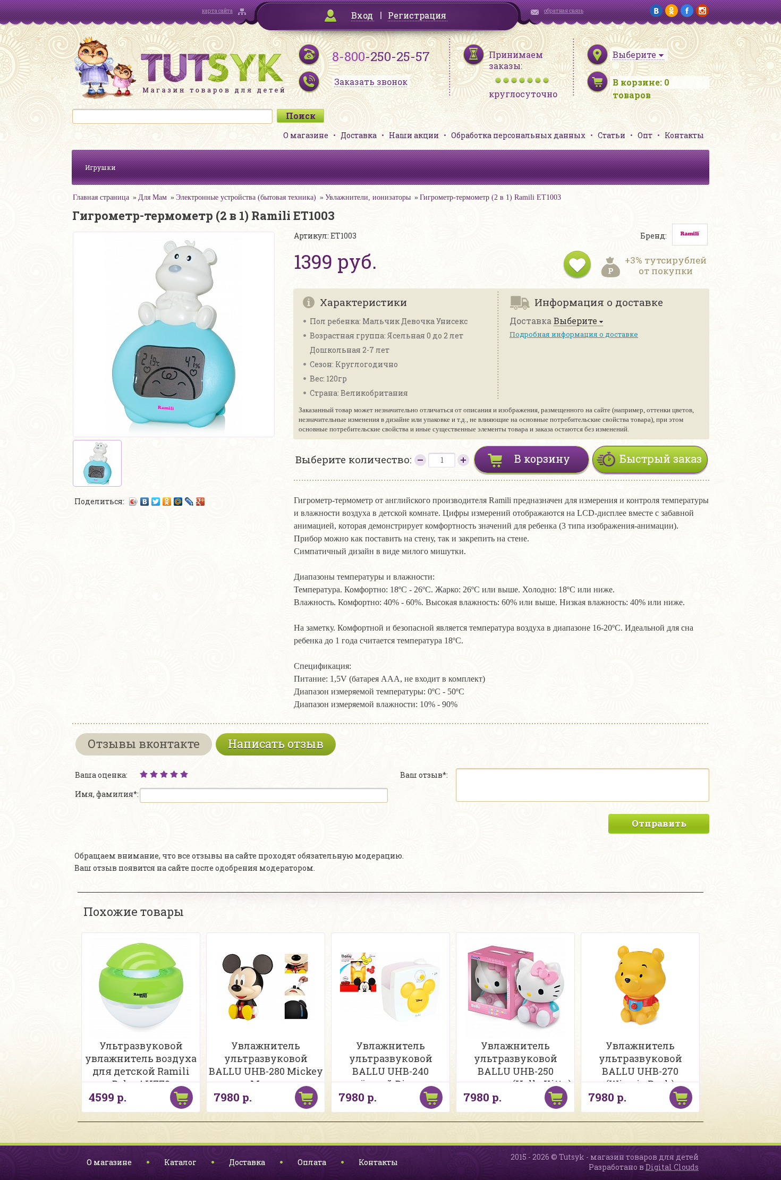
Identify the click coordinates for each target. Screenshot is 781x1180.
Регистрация (417, 15)
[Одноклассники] (167, 501)
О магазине (305, 135)
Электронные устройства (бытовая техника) (246, 197)
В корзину (542, 458)
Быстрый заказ (660, 458)
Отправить (659, 823)
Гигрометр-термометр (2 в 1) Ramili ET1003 (490, 197)
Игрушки (100, 167)
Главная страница (101, 197)
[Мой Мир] (178, 501)
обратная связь (563, 10)
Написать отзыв (276, 743)
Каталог (180, 1162)
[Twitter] (156, 501)
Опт (645, 135)
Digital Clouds (672, 1167)
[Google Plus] (200, 501)
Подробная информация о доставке (574, 334)
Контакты (684, 135)
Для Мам (152, 197)
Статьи (611, 135)
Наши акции (414, 135)
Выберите (575, 321)
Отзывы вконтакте (144, 743)
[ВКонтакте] (144, 501)
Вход (362, 15)
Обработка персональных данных (518, 135)
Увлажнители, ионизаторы (368, 197)
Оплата (312, 1162)
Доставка (359, 135)
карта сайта (217, 10)
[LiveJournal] (189, 501)
